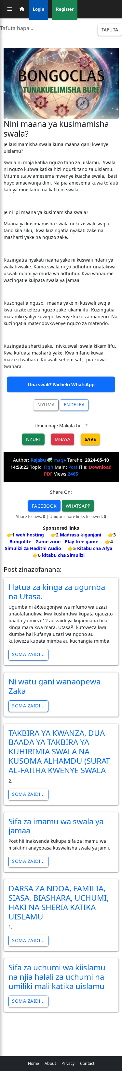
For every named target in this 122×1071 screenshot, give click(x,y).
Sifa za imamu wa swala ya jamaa (55, 826)
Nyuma (46, 404)
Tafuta (110, 30)
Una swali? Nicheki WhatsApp (61, 384)
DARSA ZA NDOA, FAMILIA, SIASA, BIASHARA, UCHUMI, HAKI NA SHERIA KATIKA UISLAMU (58, 902)
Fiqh (48, 467)
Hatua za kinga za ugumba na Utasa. (56, 591)
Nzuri (33, 439)
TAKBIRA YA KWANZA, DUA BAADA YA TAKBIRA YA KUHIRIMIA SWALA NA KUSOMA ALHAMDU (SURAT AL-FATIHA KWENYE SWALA (59, 751)
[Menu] (10, 9)
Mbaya (63, 439)
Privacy (68, 1063)
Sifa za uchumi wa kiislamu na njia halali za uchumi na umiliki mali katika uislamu (56, 976)
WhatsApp (78, 506)
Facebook (44, 506)
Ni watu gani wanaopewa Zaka (54, 686)
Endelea (74, 404)
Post (72, 467)
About (50, 1063)
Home (33, 1063)
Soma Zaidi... (28, 654)
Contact (87, 1063)
